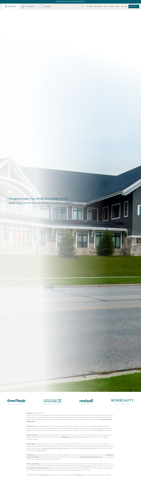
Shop (122, 6)
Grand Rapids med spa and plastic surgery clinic (57, 448)
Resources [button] (111, 6)
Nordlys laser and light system (87, 448)
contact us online (44, 475)
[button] (82, 6)
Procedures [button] (90, 6)
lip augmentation (79, 475)
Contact (117, 6)
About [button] (105, 6)
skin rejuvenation (41, 450)
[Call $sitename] (126, 6)
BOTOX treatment (98, 428)
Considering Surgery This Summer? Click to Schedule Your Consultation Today (70, 1)
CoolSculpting (87, 466)
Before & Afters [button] (98, 6)
